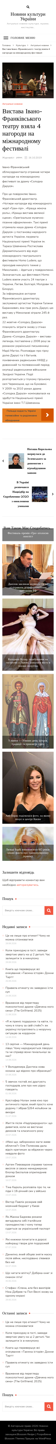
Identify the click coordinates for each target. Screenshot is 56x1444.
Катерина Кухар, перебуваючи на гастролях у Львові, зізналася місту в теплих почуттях (28, 663)
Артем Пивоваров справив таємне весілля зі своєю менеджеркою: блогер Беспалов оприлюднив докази (28, 1170)
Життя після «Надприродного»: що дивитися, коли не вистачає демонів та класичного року (28, 1127)
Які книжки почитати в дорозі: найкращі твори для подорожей (27, 1241)
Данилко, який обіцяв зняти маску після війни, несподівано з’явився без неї (28, 1258)
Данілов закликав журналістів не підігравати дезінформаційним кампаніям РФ (28, 587)
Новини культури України (28, 16)
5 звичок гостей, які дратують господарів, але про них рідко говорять (25, 1085)
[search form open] (28, 7)
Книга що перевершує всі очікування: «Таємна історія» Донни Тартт (29, 973)
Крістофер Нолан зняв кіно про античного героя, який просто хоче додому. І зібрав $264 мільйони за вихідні (29, 1106)
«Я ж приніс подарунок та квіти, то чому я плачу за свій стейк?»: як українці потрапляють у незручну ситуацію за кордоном (28, 1027)
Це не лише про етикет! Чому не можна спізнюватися (27, 937)
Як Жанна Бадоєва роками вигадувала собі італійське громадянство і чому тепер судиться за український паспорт (27, 1222)
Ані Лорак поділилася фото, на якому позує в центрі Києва (28, 817)
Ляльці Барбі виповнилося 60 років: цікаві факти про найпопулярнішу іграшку (28, 853)
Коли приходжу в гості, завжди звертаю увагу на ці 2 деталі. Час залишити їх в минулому (27, 954)
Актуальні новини (12, 104)
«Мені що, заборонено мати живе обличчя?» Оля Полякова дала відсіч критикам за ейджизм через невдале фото (28, 1148)
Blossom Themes (14, 1438)
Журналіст (8, 157)
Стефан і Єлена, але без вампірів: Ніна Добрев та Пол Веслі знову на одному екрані (29, 1292)
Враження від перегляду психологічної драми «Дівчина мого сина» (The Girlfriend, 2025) (29, 1006)
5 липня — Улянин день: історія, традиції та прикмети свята (28, 742)
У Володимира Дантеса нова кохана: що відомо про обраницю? (28, 1068)
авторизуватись (27, 885)
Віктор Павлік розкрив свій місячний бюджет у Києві (23, 1204)
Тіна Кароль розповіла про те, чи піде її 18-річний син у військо (27, 1189)
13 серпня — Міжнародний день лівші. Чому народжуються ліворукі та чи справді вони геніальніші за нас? (29, 1050)
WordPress (44, 1438)
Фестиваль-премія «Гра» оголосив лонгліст (28, 534)
